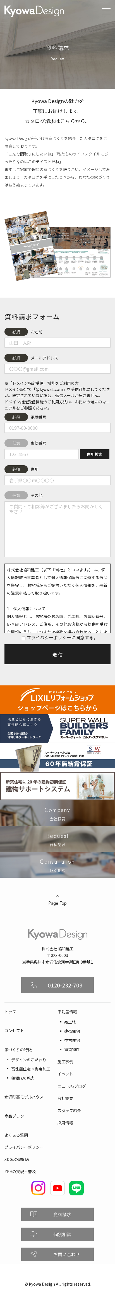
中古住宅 (72, 1040)
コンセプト (14, 1030)
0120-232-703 (65, 985)
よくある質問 (16, 1135)
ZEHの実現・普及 (20, 1171)
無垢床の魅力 (23, 1078)
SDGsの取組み (17, 1159)
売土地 (70, 1022)
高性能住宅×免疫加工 (30, 1069)
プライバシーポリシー (24, 1147)
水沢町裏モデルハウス (24, 1097)
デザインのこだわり (28, 1059)
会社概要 (65, 1098)
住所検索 (94, 454)
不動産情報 (67, 1011)
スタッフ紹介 (69, 1110)
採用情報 (65, 1122)
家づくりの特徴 (18, 1049)
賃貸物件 (72, 1049)
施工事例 (65, 1061)
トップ (10, 1011)
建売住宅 (72, 1031)
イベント (65, 1074)
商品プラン (14, 1116)
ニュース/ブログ (72, 1086)
